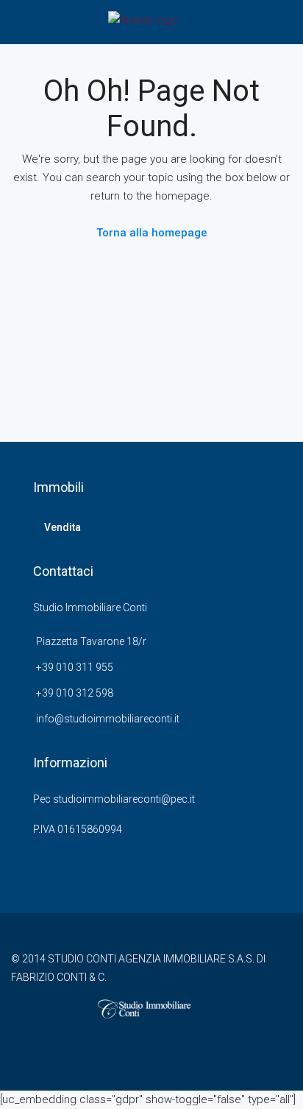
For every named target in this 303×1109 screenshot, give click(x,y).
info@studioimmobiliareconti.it (107, 719)
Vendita (62, 527)
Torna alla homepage (151, 232)
